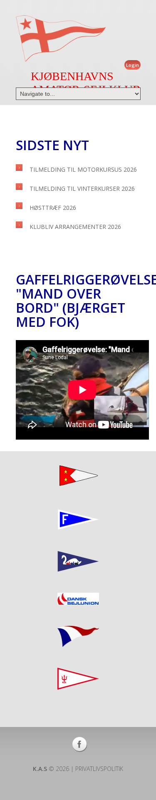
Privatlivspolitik (99, 769)
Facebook (79, 744)
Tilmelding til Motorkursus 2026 (83, 169)
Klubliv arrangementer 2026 (75, 227)
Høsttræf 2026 (53, 208)
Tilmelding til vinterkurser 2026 (82, 188)
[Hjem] (61, 38)
